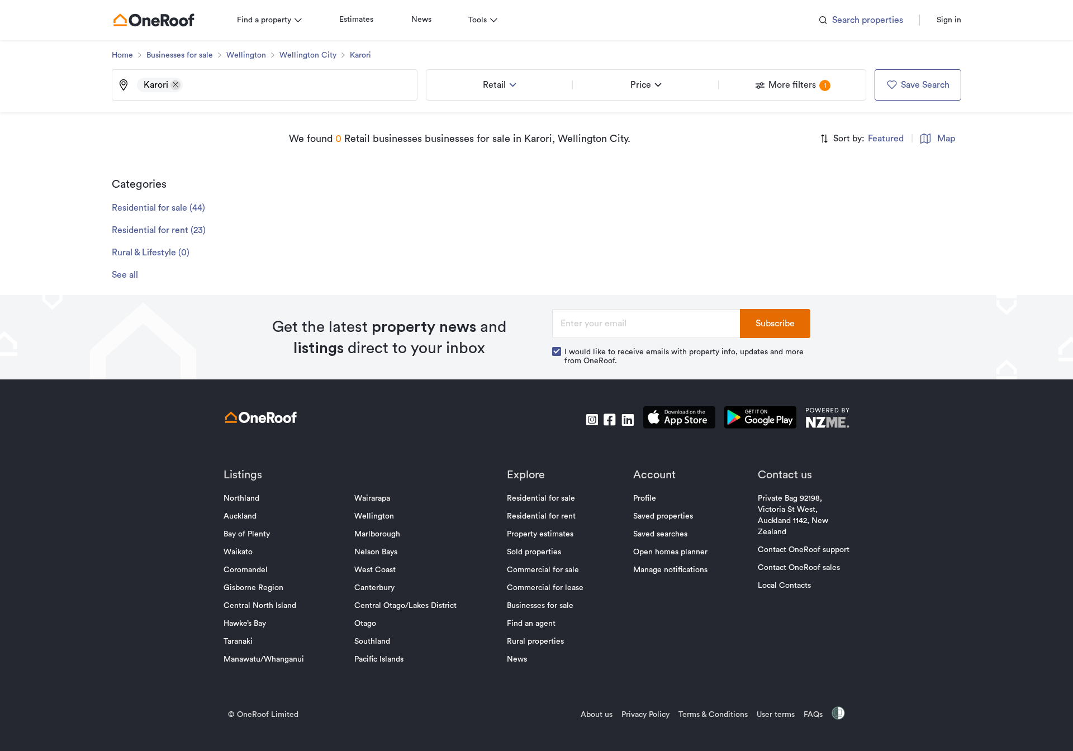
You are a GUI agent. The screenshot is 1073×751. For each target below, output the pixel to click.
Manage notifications (670, 570)
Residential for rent (541, 516)
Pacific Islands (378, 659)
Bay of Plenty (247, 534)
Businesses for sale (179, 55)
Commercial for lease (545, 588)
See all (125, 274)
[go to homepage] (154, 20)
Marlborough (377, 534)
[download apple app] (679, 419)
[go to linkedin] (627, 420)
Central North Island (260, 606)
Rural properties (535, 641)
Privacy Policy (645, 715)
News (421, 19)
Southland (372, 641)
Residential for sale (541, 498)
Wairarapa (372, 498)
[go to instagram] (592, 420)
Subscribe (775, 323)
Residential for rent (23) (159, 230)
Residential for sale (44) (158, 207)
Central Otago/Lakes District (405, 606)
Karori (360, 55)
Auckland (240, 516)
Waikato (238, 552)
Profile (644, 498)
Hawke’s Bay (245, 624)
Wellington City (307, 55)
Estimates (356, 19)
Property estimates (540, 534)
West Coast (375, 570)
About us (597, 715)
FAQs (813, 715)
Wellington (246, 55)
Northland (241, 498)
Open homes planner (670, 552)
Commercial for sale (543, 570)
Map (946, 138)
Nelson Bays (375, 552)
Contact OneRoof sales (799, 568)
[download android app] (760, 419)
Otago (365, 624)
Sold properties (534, 552)
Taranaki (238, 641)
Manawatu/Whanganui (264, 659)
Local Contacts (784, 586)
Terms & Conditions (713, 715)
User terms (776, 715)
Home (122, 55)
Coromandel (246, 570)
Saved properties (663, 516)
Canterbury (374, 588)
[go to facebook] (609, 420)
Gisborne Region (253, 588)
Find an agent (531, 624)
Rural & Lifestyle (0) (150, 252)
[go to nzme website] (827, 419)
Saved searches (660, 534)
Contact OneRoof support (803, 550)
